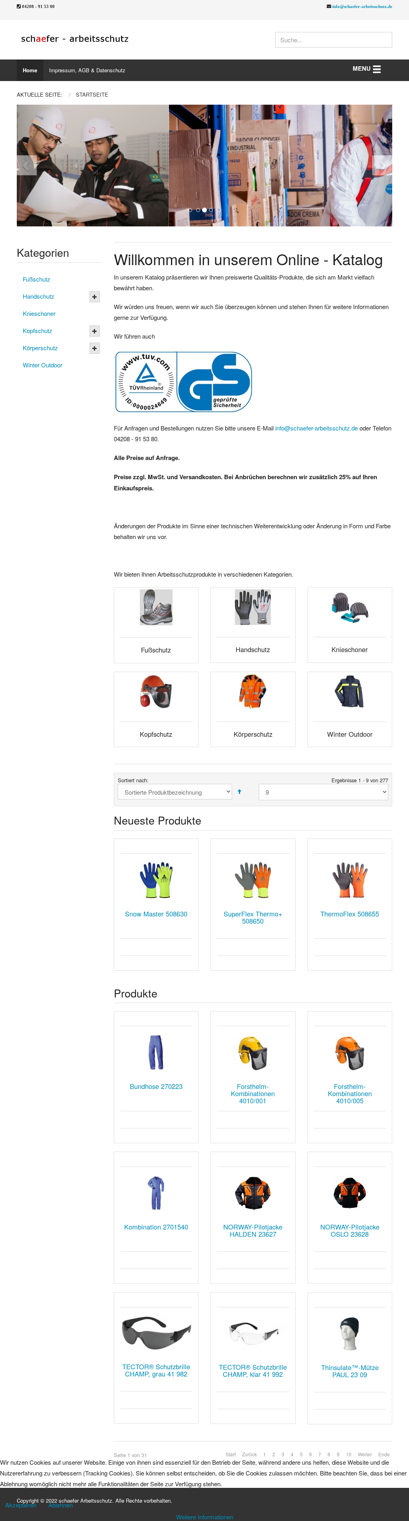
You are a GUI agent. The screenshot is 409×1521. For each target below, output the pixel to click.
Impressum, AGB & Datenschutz (87, 70)
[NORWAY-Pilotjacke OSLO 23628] (350, 1193)
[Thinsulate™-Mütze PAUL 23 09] (350, 1334)
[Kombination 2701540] (156, 1193)
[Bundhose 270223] (156, 1053)
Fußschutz (36, 279)
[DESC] (239, 792)
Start (231, 1454)
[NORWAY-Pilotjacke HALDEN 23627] (253, 1193)
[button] (35, 165)
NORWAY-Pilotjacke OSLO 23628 (349, 1230)
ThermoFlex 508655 (349, 913)
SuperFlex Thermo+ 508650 (253, 917)
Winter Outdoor (42, 365)
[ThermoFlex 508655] (350, 880)
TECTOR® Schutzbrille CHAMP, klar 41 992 (253, 1370)
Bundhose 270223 (156, 1086)
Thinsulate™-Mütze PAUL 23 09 (350, 1370)
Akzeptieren (20, 1505)
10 (348, 1454)
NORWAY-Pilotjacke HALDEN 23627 (252, 1230)
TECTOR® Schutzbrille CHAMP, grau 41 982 (156, 1370)
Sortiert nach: (133, 780)
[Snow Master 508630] (156, 880)
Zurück (249, 1454)
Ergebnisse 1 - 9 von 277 (360, 780)
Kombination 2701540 (156, 1226)
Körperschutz (40, 347)
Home (30, 70)
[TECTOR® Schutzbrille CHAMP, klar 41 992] (253, 1333)
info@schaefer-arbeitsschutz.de (362, 6)
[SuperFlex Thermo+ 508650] (253, 880)
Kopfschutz (37, 330)
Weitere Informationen (204, 1517)
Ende (384, 1454)
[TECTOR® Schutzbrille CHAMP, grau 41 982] (156, 1333)
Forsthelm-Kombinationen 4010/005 (350, 1093)
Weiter (365, 1454)
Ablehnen (60, 1505)
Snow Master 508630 (156, 913)
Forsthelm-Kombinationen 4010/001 (253, 1093)
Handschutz (38, 296)
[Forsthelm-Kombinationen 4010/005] (350, 1053)
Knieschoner (39, 313)
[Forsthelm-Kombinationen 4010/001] (253, 1053)
